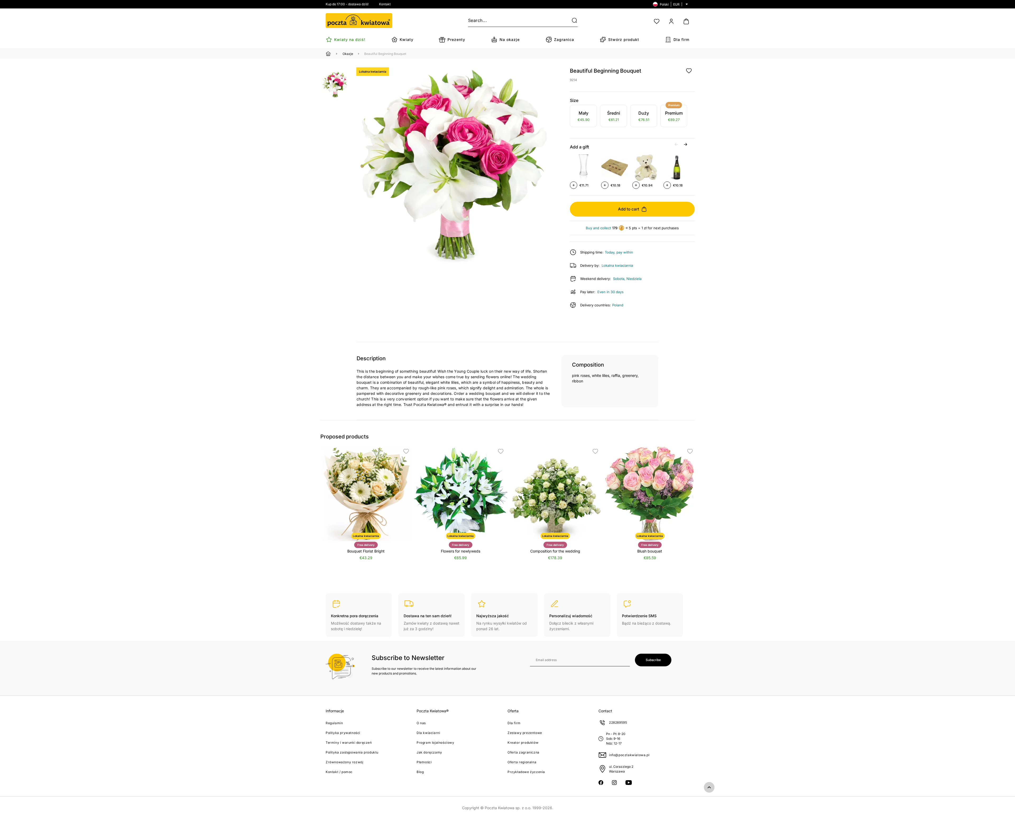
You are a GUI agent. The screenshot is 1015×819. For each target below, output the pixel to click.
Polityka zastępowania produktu (352, 752)
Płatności (424, 762)
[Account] (671, 21)
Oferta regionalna (522, 762)
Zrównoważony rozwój (344, 762)
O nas (421, 723)
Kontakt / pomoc (339, 772)
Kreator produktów (523, 743)
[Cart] (686, 21)
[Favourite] (656, 21)
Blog (420, 772)
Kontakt (385, 4)
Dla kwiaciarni (428, 733)
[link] (583, 117)
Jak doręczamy (429, 752)
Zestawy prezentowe (525, 733)
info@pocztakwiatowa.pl (629, 755)
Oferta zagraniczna (523, 752)
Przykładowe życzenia (526, 772)
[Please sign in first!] (689, 71)
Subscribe (653, 660)
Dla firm (514, 723)
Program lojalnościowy (435, 743)
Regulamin (334, 723)
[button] (571, 20)
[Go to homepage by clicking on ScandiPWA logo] (359, 20)
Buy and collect (598, 228)
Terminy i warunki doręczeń (349, 743)
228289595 (618, 722)
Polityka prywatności (343, 733)
